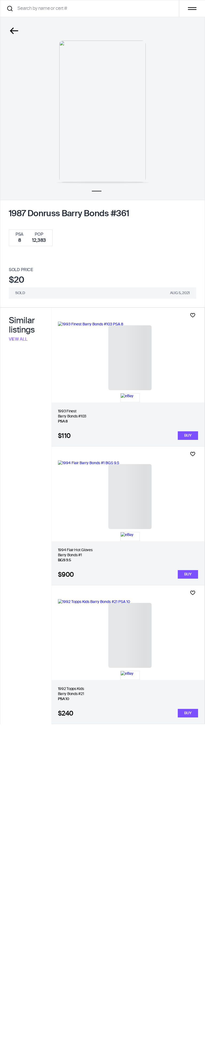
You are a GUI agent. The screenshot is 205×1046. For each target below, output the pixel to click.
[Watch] (192, 315)
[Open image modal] (102, 111)
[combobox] (91, 8)
